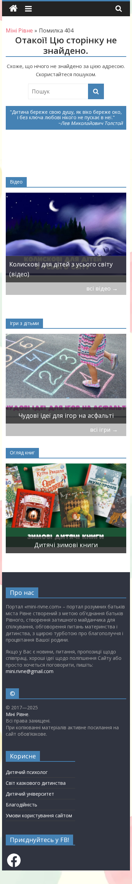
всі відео (102, 288)
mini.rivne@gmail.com (29, 671)
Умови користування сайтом (39, 815)
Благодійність (21, 804)
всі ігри (104, 429)
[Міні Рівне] (13, 8)
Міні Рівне (17, 714)
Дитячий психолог (27, 772)
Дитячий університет (30, 794)
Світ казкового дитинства (36, 783)
